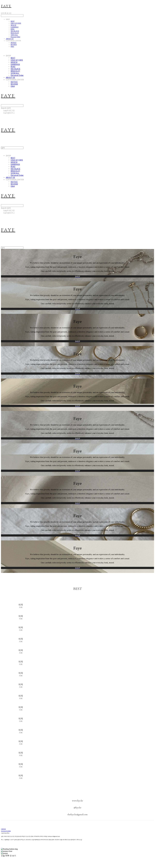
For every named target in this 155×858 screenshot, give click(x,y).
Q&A (12, 46)
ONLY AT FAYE (16, 23)
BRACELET (15, 33)
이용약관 (3, 829)
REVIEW (14, 44)
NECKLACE (15, 31)
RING (12, 29)
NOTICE (13, 42)
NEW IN (13, 25)
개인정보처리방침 (6, 831)
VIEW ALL (14, 35)
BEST (13, 21)
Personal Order (15, 37)
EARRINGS (14, 27)
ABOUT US (9, 39)
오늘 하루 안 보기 (8, 856)
